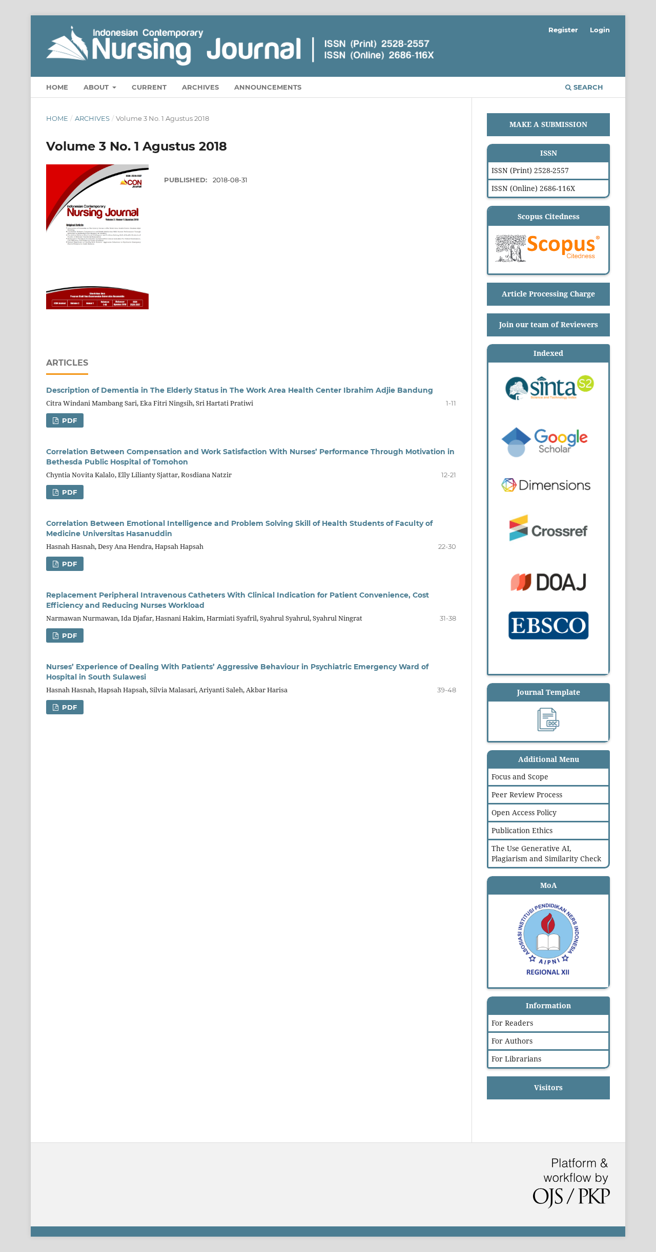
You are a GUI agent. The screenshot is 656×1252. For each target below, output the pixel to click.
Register (563, 30)
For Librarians (516, 1059)
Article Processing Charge (548, 294)
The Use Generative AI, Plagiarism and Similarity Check (546, 853)
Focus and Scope (519, 776)
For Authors (511, 1041)
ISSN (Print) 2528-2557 (530, 170)
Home (57, 87)
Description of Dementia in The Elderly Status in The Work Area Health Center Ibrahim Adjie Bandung (239, 390)
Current (149, 87)
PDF (68, 420)
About (97, 87)
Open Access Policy (524, 812)
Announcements (267, 87)
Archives (200, 87)
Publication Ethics (521, 830)
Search (587, 87)
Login (600, 30)
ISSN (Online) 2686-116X (533, 188)
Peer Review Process (526, 794)
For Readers (512, 1023)
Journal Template (548, 692)
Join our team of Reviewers (548, 324)
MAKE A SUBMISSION (548, 124)
